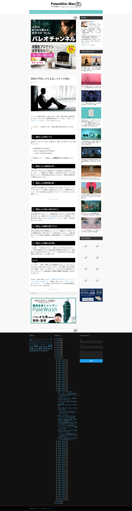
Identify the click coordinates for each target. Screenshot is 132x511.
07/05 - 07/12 (61, 453)
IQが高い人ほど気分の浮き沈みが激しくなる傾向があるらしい (67, 439)
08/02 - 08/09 (61, 446)
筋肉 (44, 346)
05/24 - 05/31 (61, 464)
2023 (57, 344)
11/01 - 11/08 (61, 374)
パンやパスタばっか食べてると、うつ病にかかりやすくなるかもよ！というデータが (67, 413)
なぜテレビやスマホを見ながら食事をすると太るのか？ (67, 431)
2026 (57, 338)
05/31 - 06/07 (61, 462)
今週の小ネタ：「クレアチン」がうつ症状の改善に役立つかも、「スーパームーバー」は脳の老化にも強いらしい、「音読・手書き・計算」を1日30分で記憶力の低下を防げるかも (91, 122)
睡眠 (49, 349)
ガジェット (41, 339)
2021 (57, 347)
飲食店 (31, 346)
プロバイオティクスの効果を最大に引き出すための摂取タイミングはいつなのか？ (67, 395)
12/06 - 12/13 (61, 365)
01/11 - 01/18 (61, 498)
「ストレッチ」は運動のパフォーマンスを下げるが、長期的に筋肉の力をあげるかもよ (67, 435)
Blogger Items (50, 508)
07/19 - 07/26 (61, 450)
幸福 (31, 348)
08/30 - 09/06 (61, 390)
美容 (36, 350)
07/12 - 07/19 (61, 452)
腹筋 (39, 350)
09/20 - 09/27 (61, 384)
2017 (57, 354)
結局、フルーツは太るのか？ (65, 391)
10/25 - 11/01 (61, 376)
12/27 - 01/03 (61, 360)
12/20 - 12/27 (61, 361)
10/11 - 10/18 (61, 379)
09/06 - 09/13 (61, 388)
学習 (41, 346)
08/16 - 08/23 (61, 443)
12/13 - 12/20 (61, 363)
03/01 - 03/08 (61, 485)
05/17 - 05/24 (61, 466)
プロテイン (44, 344)
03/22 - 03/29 (61, 480)
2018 (57, 353)
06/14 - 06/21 (61, 459)
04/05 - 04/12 (61, 476)
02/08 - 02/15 (61, 491)
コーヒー (47, 339)
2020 (57, 349)
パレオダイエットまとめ (51, 12)
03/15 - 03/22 (61, 482)
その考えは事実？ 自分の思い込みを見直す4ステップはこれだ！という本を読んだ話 (91, 196)
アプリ (35, 339)
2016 (57, 356)
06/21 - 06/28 (61, 457)
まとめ (50, 344)
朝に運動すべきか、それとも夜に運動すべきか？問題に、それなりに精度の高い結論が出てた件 (91, 69)
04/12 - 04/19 (61, 475)
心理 (35, 293)
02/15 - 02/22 (61, 489)
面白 (44, 350)
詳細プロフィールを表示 (88, 45)
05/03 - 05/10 (61, 469)
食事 (40, 348)
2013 (57, 503)
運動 (36, 346)
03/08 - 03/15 (61, 483)
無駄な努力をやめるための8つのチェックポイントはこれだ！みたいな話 (90, 178)
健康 (33, 293)
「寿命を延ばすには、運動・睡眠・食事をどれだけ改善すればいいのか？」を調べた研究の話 (91, 143)
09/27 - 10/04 (61, 383)
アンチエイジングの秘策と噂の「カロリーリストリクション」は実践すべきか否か (67, 427)
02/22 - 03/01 (61, 487)
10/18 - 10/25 (61, 377)
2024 (57, 342)
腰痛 (35, 348)
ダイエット (34, 344)
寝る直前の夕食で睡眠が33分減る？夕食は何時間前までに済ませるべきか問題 (91, 161)
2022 (57, 345)
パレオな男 (39, 508)
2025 (57, 340)
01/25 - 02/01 (61, 494)
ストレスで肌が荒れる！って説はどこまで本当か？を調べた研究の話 (91, 231)
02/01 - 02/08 (61, 492)
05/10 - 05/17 (61, 468)
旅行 (47, 350)
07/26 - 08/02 (61, 448)
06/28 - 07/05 (61, 455)
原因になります (56, 218)
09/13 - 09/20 (61, 386)
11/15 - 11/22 (61, 370)
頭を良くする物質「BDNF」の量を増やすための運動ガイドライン (67, 419)
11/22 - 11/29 (61, 368)
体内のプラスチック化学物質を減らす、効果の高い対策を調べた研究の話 (91, 214)
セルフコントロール (46, 341)
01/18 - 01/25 (61, 496)
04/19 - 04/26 (61, 473)
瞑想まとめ (63, 12)
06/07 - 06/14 (61, 461)
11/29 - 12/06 (61, 367)
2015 (57, 358)
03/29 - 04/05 (61, 478)
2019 (57, 351)
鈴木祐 (92, 21)
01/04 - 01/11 (61, 499)
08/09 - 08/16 (61, 445)
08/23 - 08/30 (61, 441)
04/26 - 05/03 (61, 471)
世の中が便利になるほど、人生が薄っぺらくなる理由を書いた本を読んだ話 (91, 87)
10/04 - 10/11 (61, 381)
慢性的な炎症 (49, 216)
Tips (31, 339)
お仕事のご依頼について (36, 12)
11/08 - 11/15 (61, 372)
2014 (57, 501)
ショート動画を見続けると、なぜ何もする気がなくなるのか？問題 (91, 103)
